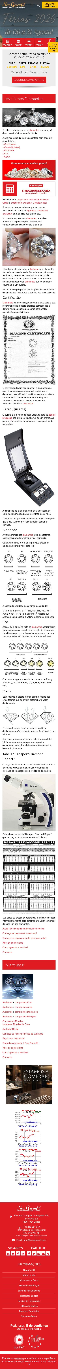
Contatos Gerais (29, 1316)
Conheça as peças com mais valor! (19, 933)
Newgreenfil (29, 1269)
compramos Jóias (23, 1007)
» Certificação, (9, 144)
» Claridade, (8, 150)
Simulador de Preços (29, 1285)
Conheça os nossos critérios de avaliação (22, 1033)
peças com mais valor (28, 199)
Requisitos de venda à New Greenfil (20, 1043)
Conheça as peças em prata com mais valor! (24, 937)
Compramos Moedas (12, 1021)
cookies (19, 1358)
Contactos (7, 952)
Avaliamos (7, 1002)
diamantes (34, 130)
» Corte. (6, 156)
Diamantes (7, 302)
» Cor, (5, 153)
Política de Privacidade (29, 1300)
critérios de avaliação (21, 202)
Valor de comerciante (12, 942)
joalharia (34, 269)
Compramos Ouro (29, 1280)
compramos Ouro (23, 1002)
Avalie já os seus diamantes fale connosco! (23, 928)
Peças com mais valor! (13, 1038)
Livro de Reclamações (29, 1290)
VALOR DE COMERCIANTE (29, 79)
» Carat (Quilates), (11, 147)
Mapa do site (29, 1275)
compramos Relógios (25, 1016)
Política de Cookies (29, 1305)
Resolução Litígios (29, 1295)
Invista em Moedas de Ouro (16, 1024)
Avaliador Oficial (10, 1028)
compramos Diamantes (26, 1011)
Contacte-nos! (40, 202)
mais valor (28, 403)
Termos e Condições (29, 1311)
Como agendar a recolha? (15, 947)
